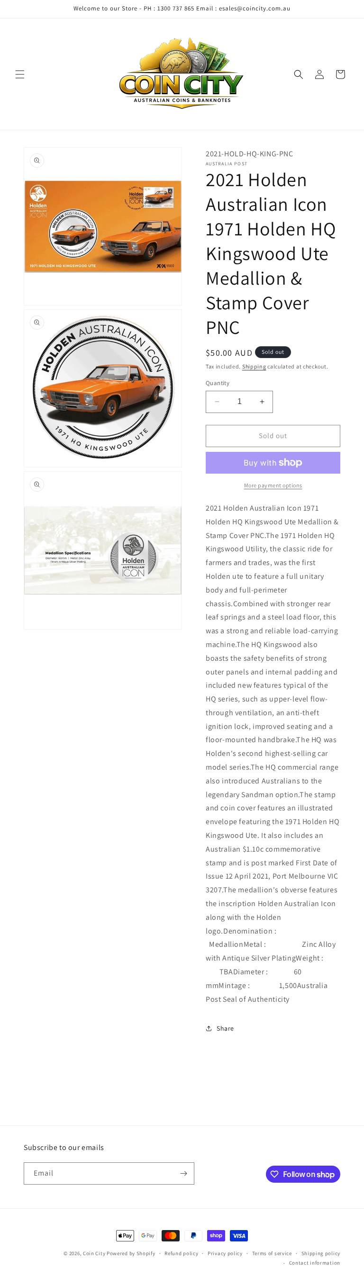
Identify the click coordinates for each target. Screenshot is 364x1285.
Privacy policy (225, 1253)
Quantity (217, 383)
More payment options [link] (273, 485)
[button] (19, 74)
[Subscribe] (183, 1173)
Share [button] (225, 1028)
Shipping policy (321, 1253)
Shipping (254, 366)
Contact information (314, 1262)
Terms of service (272, 1253)
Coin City (94, 1253)
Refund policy (181, 1253)
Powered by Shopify (131, 1253)
